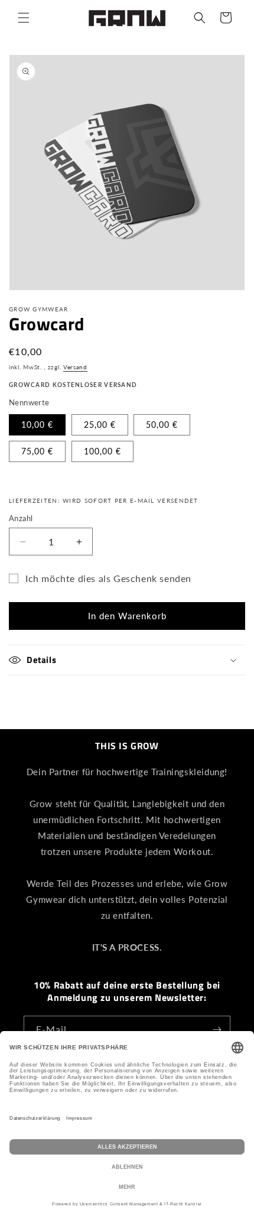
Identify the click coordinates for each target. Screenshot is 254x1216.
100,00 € (102, 451)
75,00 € (37, 451)
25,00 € (100, 425)
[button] (24, 18)
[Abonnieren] (217, 1029)
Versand (75, 366)
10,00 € (37, 425)
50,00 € (162, 425)
